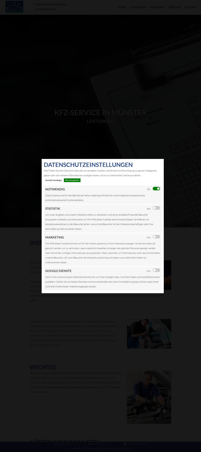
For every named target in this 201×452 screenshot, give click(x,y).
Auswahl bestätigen (53, 180)
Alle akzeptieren (72, 180)
